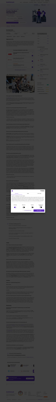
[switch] (24, 207)
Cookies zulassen (39, 210)
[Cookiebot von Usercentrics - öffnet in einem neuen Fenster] (41, 190)
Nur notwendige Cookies (28, 210)
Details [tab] (28, 193)
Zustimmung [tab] (16, 193)
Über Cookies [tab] (39, 193)
